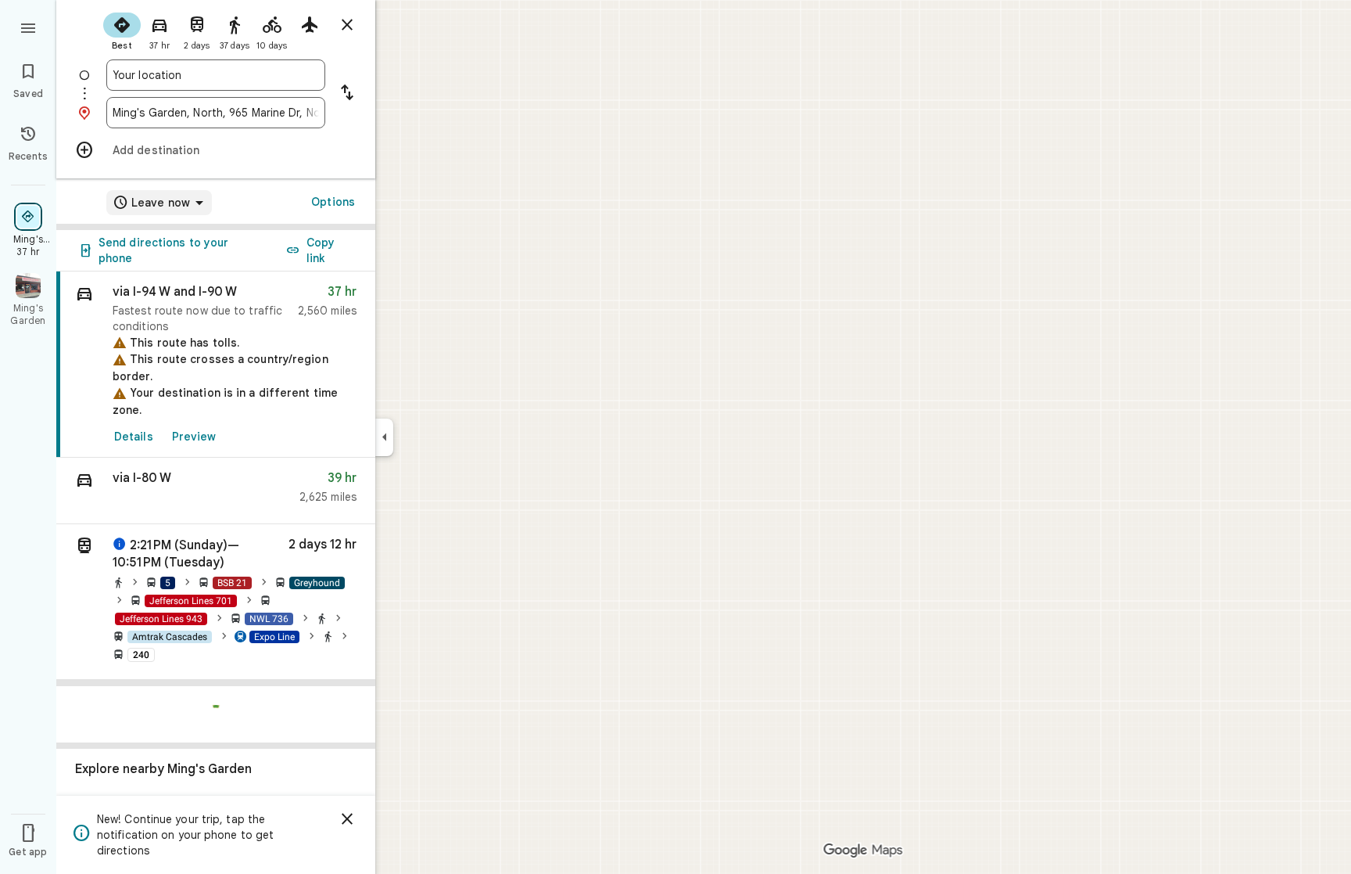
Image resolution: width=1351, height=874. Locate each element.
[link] (215, 365)
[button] (215, 491)
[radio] (122, 29)
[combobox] (216, 75)
